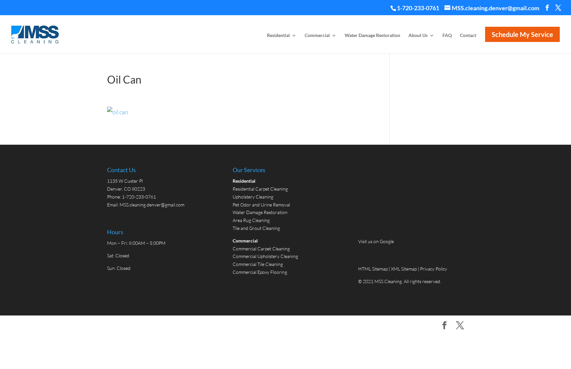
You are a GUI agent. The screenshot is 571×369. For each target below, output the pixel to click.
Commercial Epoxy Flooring (260, 272)
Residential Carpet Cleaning (260, 189)
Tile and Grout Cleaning (256, 228)
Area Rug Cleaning (251, 220)
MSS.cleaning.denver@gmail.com (152, 204)
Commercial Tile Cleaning (258, 264)
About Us (418, 35)
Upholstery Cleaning (253, 197)
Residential (278, 35)
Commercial (317, 35)
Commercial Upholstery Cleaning (265, 256)
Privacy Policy (433, 269)
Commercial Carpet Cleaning (261, 248)
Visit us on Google (376, 241)
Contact (468, 35)
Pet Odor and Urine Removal (261, 204)
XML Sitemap (404, 269)
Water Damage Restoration (372, 35)
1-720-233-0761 (418, 8)
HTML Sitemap (373, 269)
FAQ (447, 35)
